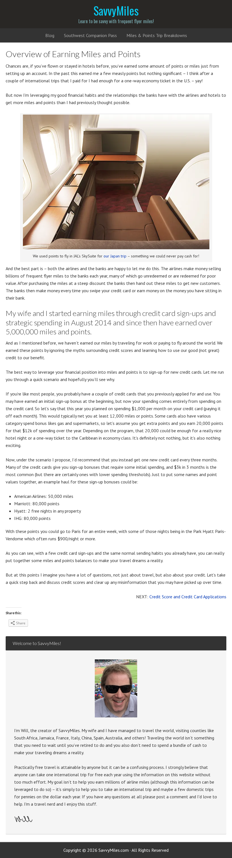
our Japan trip (115, 256)
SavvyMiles (116, 10)
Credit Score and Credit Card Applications (187, 596)
